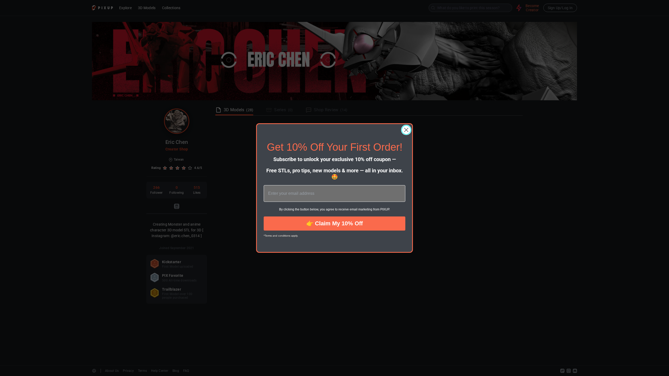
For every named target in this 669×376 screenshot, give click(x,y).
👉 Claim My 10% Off (334, 223)
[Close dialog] (406, 129)
